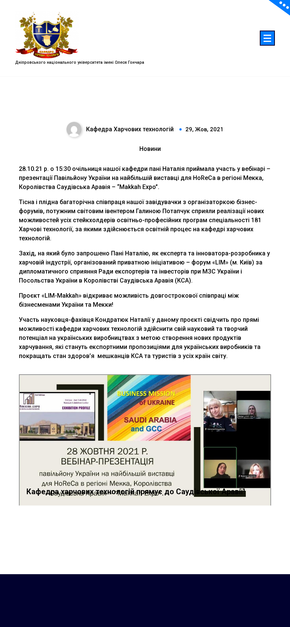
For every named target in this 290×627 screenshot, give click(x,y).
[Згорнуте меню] (267, 38)
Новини (150, 148)
